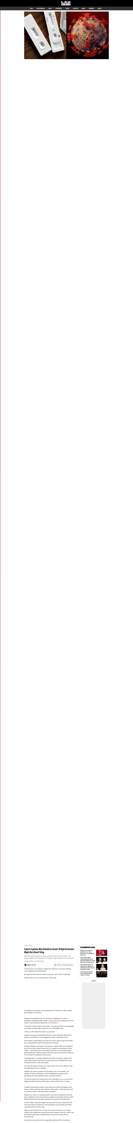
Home (26, 945)
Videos (99, 8)
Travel (67, 8)
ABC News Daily (55, 1021)
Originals (91, 8)
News (31, 8)
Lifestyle (75, 8)
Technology (58, 8)
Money (83, 8)
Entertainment (41, 8)
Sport (50, 8)
